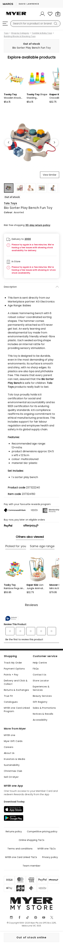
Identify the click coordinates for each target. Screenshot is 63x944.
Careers (8, 747)
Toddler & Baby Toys (42, 33)
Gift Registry (40, 702)
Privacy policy (50, 857)
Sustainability (12, 765)
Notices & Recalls (43, 713)
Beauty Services (42, 696)
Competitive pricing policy (42, 831)
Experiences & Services (41, 688)
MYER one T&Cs (47, 848)
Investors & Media (14, 759)
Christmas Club (13, 771)
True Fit (8, 696)
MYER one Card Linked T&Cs (21, 857)
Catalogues (11, 702)
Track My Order (13, 662)
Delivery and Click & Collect (15, 682)
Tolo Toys (10, 203)
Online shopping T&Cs (31, 840)
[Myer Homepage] (16, 15)
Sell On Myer (11, 777)
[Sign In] (42, 13)
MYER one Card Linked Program (17, 709)
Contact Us (39, 674)
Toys (6, 33)
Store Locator (41, 680)
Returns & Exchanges (16, 690)
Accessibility (40, 719)
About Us (9, 753)
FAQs (36, 668)
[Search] (56, 23)
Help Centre (40, 662)
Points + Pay (11, 674)
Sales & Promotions (44, 707)
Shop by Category (20, 33)
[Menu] (5, 23)
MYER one (9, 735)
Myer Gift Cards (13, 741)
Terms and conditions (20, 848)
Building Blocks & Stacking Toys (20, 36)
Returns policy (14, 831)
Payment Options (14, 668)
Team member (31, 865)
